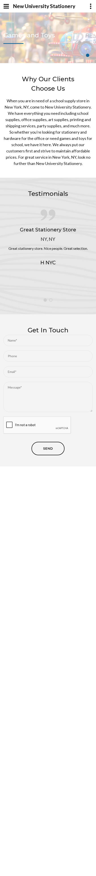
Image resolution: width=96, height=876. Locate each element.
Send (48, 449)
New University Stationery (44, 6)
